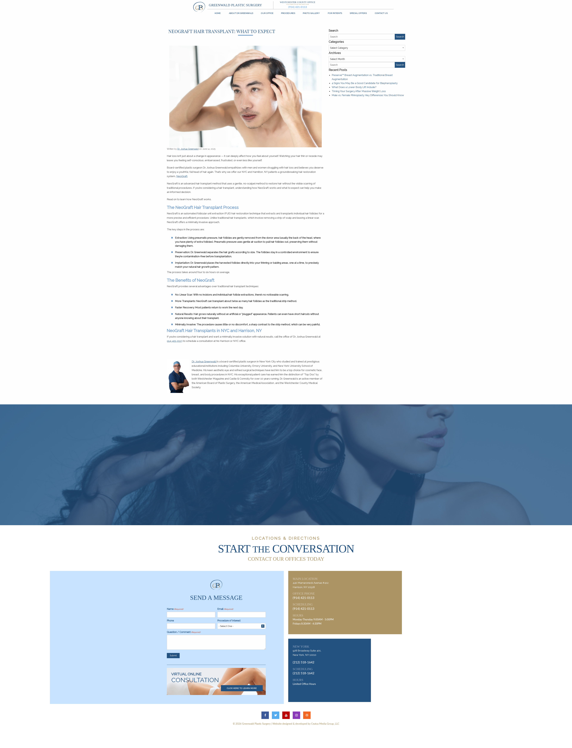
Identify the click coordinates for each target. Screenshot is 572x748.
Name (175, 609)
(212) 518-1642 (303, 662)
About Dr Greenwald (241, 13)
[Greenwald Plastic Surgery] (199, 7)
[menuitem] (218, 13)
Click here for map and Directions (297, 4)
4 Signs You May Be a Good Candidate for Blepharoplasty (365, 83)
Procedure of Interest (229, 620)
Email (225, 609)
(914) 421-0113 (297, 7)
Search (400, 36)
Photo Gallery (311, 13)
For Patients (335, 13)
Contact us (381, 13)
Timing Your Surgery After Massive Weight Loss (359, 91)
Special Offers (358, 13)
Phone (170, 620)
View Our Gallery (289, 494)
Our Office (267, 13)
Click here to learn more (242, 688)
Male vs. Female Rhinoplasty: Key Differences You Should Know (368, 95)
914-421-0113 (174, 340)
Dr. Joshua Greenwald (188, 149)
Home (218, 13)
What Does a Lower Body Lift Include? (354, 87)
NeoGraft (181, 176)
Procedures (288, 13)
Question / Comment (183, 632)
